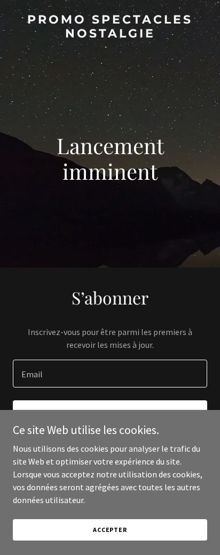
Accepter (110, 530)
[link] (110, 34)
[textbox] (110, 373)
